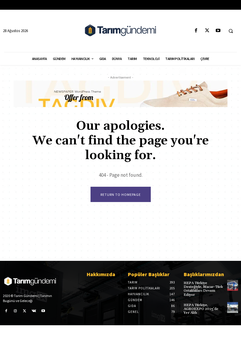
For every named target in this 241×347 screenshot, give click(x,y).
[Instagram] (15, 311)
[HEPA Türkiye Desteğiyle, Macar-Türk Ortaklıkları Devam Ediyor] (232, 285)
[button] (230, 31)
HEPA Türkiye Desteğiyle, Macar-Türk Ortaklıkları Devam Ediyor (203, 289)
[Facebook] (196, 31)
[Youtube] (218, 31)
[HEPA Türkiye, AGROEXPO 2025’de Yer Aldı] (232, 307)
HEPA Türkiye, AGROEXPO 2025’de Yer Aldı (201, 309)
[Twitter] (207, 31)
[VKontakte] (34, 311)
